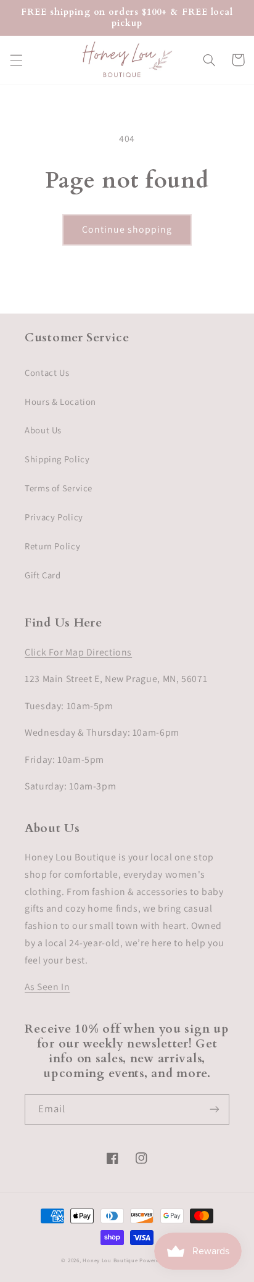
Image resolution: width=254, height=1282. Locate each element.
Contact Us (47, 372)
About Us (43, 430)
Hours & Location (60, 401)
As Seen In (47, 986)
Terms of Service (58, 488)
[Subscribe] (214, 1109)
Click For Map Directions (78, 652)
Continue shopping (127, 229)
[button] (16, 60)
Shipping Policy (57, 459)
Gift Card (43, 575)
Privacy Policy (54, 517)
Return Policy (52, 546)
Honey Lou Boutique (110, 1260)
